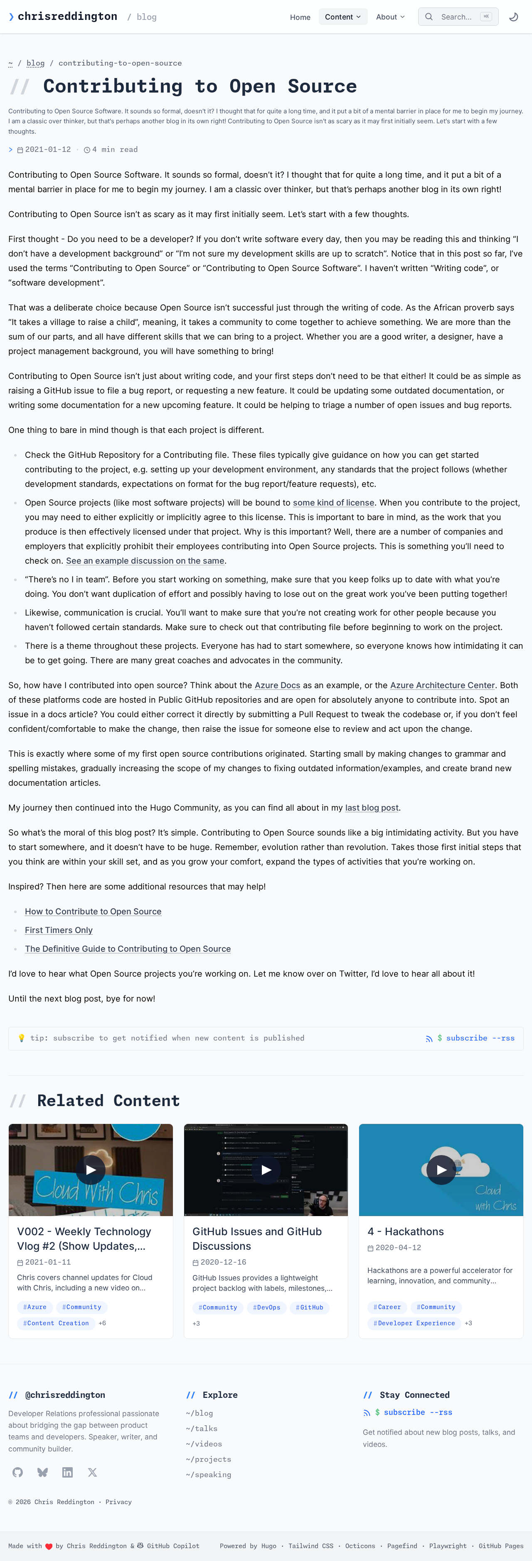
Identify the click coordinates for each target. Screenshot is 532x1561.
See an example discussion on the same (145, 561)
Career (389, 1307)
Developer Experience (417, 1323)
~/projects (209, 1459)
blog (36, 63)
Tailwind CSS (310, 1546)
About (386, 16)
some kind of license (333, 503)
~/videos (204, 1444)
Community (83, 1307)
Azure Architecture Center (442, 685)
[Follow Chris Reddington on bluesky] (42, 1472)
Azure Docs (277, 685)
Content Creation (58, 1323)
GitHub (312, 1308)
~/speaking (209, 1475)
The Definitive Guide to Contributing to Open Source (128, 949)
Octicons (360, 1546)
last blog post (372, 808)
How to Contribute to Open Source (93, 911)
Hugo (268, 1546)
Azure (37, 1307)
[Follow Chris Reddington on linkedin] (67, 1472)
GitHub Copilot (171, 1546)
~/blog (199, 1413)
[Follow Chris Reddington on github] (17, 1472)
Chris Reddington (97, 1546)
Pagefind (402, 1546)
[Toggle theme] (513, 16)
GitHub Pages (501, 1546)
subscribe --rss (470, 1039)
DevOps (269, 1308)
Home (300, 16)
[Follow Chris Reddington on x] (92, 1472)
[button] (91, 1170)
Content (339, 16)
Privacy (119, 1502)
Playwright (448, 1546)
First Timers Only (59, 930)
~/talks (202, 1429)
